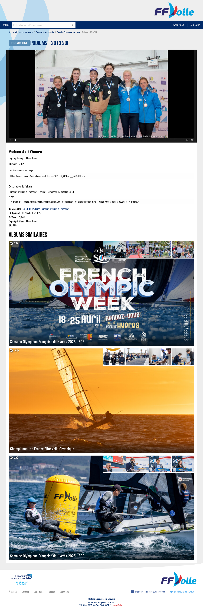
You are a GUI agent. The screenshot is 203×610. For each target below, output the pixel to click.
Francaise (64, 209)
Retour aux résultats (19, 43)
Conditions (38, 591)
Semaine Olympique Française (68, 32)
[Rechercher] (73, 24)
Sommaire (64, 591)
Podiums (36, 209)
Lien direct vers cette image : (21, 170)
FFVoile (174, 10)
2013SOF (27, 209)
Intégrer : (13, 196)
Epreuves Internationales (45, 32)
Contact (25, 591)
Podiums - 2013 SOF (49, 44)
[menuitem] (13, 32)
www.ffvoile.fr (118, 605)
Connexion (178, 25)
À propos (13, 591)
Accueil (14, 32)
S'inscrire (195, 25)
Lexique (52, 591)
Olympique (54, 209)
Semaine (45, 209)
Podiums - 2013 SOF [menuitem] (89, 32)
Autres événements (26, 32)
